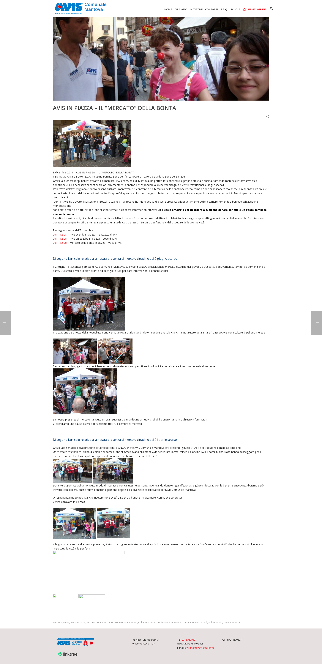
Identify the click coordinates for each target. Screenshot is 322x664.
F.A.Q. (224, 9)
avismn (133, 622)
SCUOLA (235, 9)
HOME (168, 9)
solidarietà (201, 622)
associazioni (94, 622)
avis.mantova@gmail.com (199, 647)
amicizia (57, 622)
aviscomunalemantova (115, 622)
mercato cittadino (184, 622)
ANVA (66, 622)
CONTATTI (211, 9)
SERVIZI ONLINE (256, 9)
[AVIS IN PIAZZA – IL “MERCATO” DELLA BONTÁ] (161, 59)
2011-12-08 (60, 234)
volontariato (215, 622)
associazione (78, 622)
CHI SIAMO (180, 9)
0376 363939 (188, 639)
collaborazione (147, 622)
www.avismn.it (231, 622)
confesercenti (165, 622)
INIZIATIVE (196, 9)
